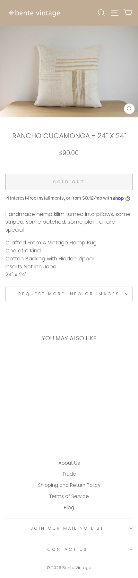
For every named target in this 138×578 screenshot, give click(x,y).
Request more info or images (68, 294)
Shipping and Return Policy (69, 485)
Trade (69, 474)
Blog (69, 507)
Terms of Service (69, 496)
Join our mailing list (67, 528)
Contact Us (67, 549)
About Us (69, 463)
